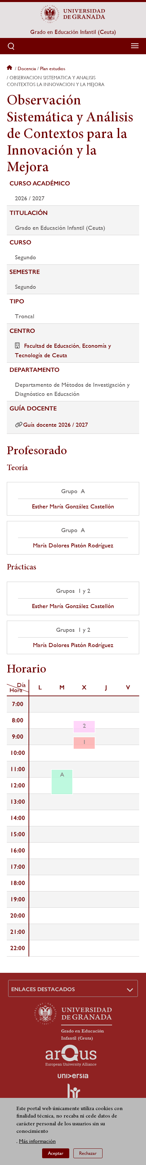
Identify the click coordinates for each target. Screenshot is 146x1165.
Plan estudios (52, 68)
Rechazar (88, 1153)
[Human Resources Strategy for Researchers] (73, 1094)
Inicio (10, 68)
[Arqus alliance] (70, 1055)
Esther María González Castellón (73, 506)
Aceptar (55, 1153)
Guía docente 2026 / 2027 (55, 424)
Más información (37, 1141)
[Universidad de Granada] (73, 14)
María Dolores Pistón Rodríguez (73, 545)
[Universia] (73, 1076)
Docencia (27, 68)
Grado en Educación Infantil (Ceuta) (73, 31)
